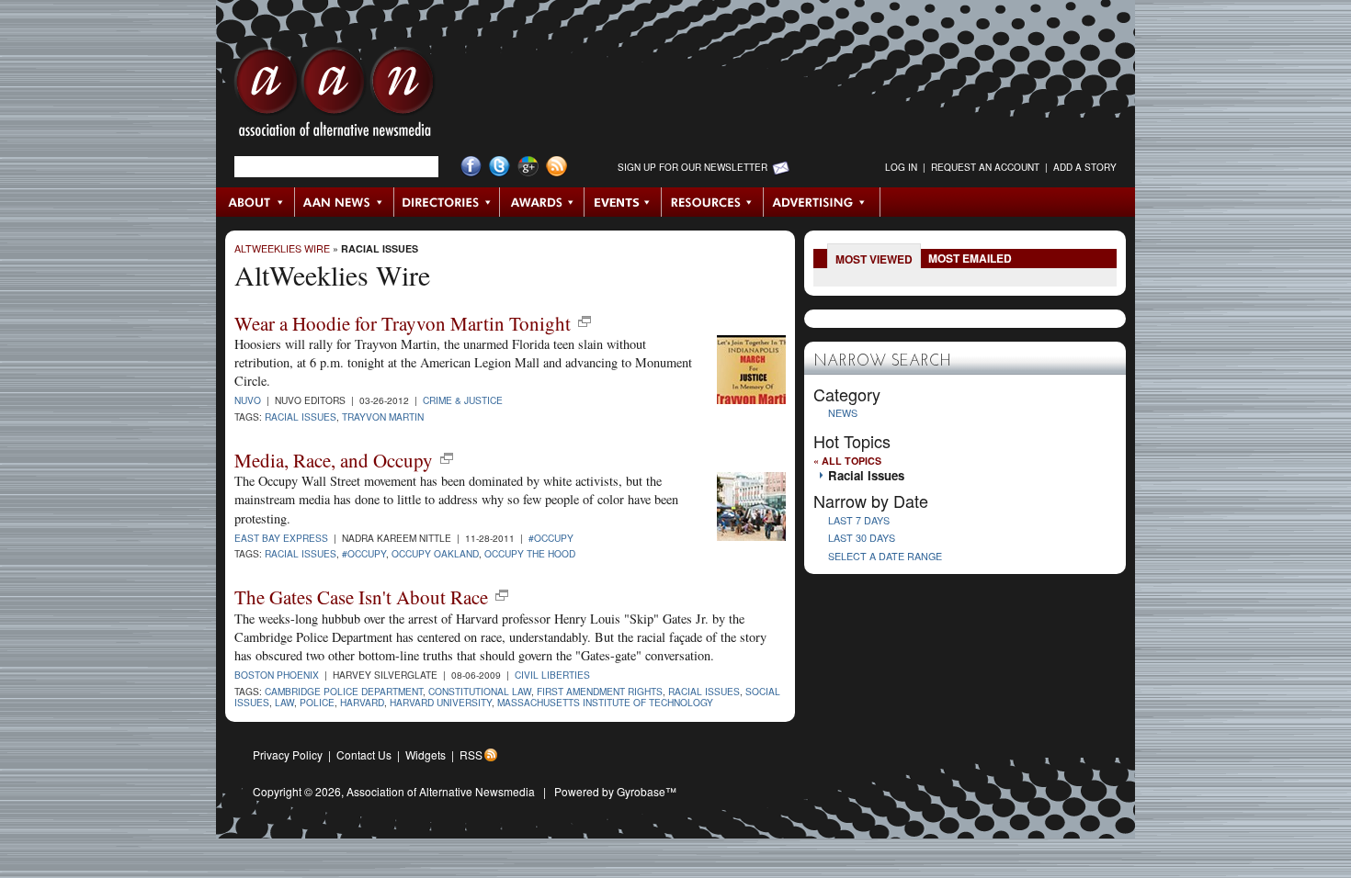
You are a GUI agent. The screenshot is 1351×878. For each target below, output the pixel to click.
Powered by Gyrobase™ (615, 791)
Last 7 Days (859, 520)
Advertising (822, 202)
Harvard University (441, 702)
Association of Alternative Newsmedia (440, 791)
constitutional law (479, 691)
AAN (335, 96)
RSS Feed (556, 166)
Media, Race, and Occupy (333, 460)
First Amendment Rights (600, 691)
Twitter (499, 166)
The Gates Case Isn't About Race (361, 597)
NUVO (247, 400)
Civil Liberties (552, 674)
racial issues (300, 416)
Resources (713, 202)
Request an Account (985, 167)
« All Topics (847, 460)
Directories (447, 202)
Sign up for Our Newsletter (692, 167)
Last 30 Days (861, 538)
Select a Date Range (885, 556)
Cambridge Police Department (344, 691)
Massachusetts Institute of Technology (605, 702)
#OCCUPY (550, 538)
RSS (471, 754)
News (842, 413)
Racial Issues (379, 248)
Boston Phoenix (276, 674)
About (256, 202)
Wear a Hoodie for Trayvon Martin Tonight (402, 323)
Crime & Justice (463, 400)
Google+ (528, 166)
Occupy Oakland (435, 553)
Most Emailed (970, 258)
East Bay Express (281, 538)
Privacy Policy (288, 754)
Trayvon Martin (383, 416)
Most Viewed (874, 259)
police (317, 702)
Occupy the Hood (529, 553)
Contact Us (364, 754)
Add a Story (1085, 167)
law (284, 702)
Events (623, 202)
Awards (542, 202)
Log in (901, 167)
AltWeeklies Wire (282, 248)
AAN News (345, 202)
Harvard (362, 702)
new (584, 321)
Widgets (425, 754)
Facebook (471, 166)
